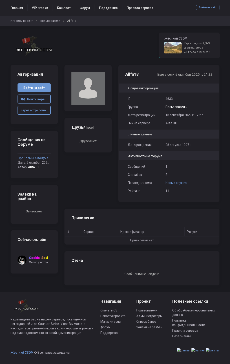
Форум (85, 8)
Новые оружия (176, 183)
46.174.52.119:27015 (197, 52)
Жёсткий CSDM (22, 352)
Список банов (146, 321)
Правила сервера (140, 8)
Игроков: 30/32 (193, 47)
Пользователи (50, 20)
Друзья (82, 127)
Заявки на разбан (149, 327)
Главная (17, 8)
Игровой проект (22, 20)
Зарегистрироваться (35, 110)
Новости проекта (113, 316)
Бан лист (64, 8)
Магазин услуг (111, 321)
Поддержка (108, 8)
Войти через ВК (38, 99)
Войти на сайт (208, 7)
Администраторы (149, 316)
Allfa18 (33, 167)
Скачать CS (108, 310)
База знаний (181, 336)
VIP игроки (40, 8)
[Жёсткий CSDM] (34, 45)
